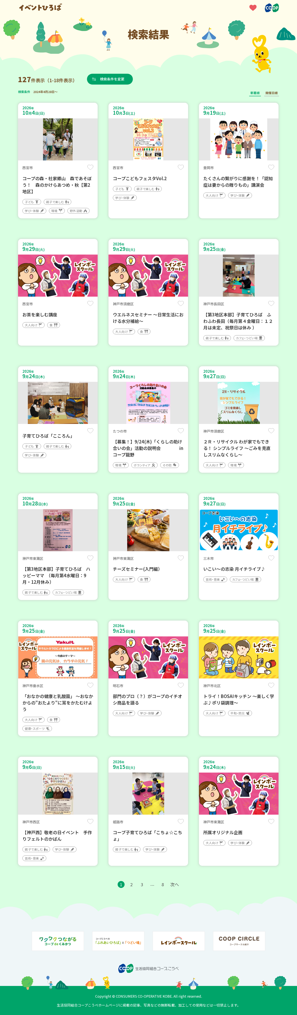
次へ (174, 884)
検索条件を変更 (112, 79)
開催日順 (271, 93)
